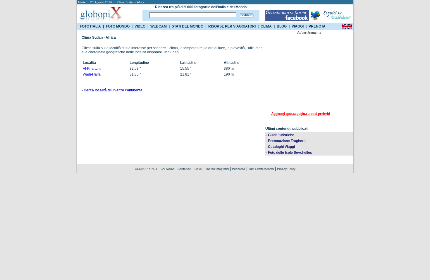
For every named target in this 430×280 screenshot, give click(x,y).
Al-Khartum (92, 68)
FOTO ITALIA (90, 26)
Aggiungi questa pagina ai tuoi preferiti (300, 114)
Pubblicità (238, 168)
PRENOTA (317, 26)
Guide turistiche (281, 135)
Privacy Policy (286, 168)
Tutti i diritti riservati (261, 168)
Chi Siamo (167, 168)
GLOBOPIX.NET (146, 168)
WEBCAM (158, 26)
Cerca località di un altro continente (113, 90)
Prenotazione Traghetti (286, 141)
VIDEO (140, 26)
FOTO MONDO (118, 26)
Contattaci (184, 168)
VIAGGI (298, 26)
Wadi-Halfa (92, 74)
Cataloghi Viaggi (281, 147)
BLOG (282, 26)
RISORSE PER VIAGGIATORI (232, 26)
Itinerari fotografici (217, 168)
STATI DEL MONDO (187, 26)
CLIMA (266, 26)
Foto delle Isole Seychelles (290, 153)
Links (198, 168)
